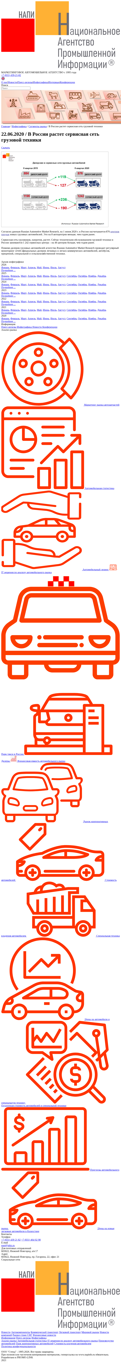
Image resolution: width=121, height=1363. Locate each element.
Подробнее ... (8, 270)
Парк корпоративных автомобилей (35, 1343)
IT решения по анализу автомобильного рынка (72, 1340)
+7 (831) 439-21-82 (11, 75)
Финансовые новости (44, 1335)
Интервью (54, 82)
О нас (4, 82)
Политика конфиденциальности (18, 1346)
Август (62, 267)
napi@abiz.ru (8, 1245)
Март (23, 267)
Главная (5, 126)
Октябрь (82, 276)
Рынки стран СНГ (22, 1335)
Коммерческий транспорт (44, 1332)
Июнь (46, 267)
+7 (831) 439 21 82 (11, 1239)
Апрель (32, 267)
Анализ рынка (9, 1340)
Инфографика (40, 82)
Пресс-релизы (25, 82)
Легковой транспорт (70, 1332)
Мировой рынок (90, 1332)
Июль (53, 267)
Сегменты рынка (38, 126)
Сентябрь (72, 276)
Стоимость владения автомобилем (72, 1343)
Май (39, 267)
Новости (12, 82)
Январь (5, 267)
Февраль (15, 267)
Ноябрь (92, 276)
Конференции (67, 82)
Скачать (5, 147)
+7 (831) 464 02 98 (31, 1239)
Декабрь (101, 276)
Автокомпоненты (20, 1332)
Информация (8, 1338)
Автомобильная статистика (32, 1340)
